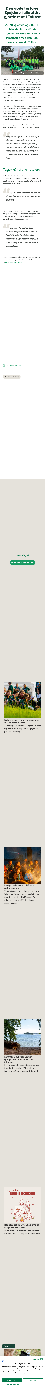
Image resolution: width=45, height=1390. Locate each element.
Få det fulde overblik (20, 563)
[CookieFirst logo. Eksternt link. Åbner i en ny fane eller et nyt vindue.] (3, 1361)
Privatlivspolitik (37, 1359)
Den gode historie (11, 377)
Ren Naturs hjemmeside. (14, 262)
